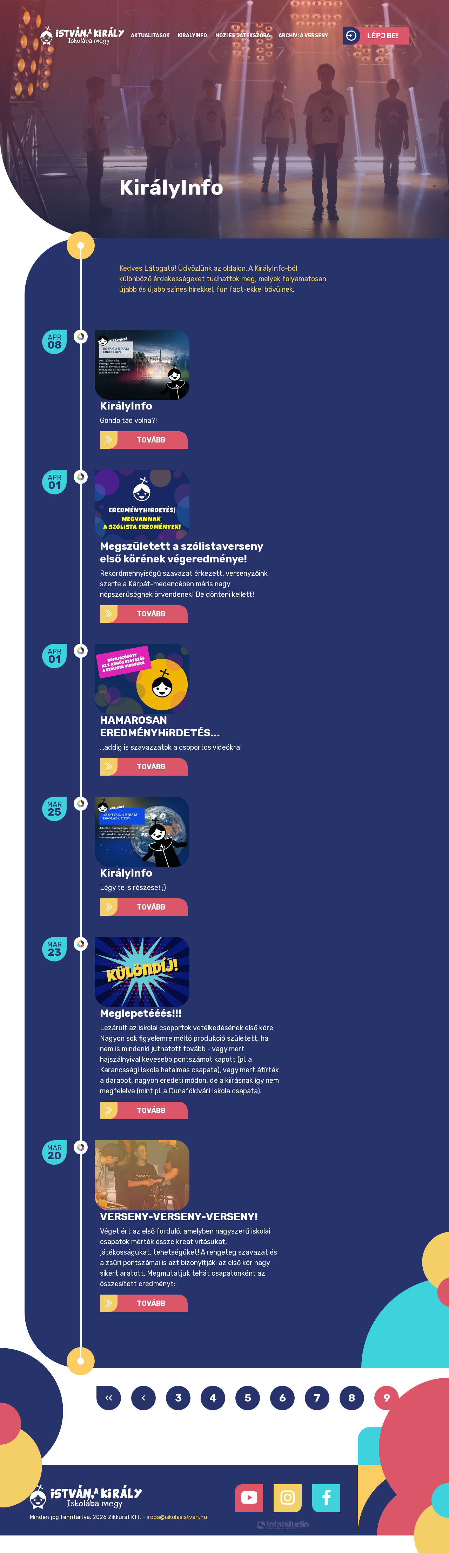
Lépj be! (382, 36)
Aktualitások (150, 36)
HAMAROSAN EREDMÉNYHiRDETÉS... (160, 726)
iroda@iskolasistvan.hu (177, 1517)
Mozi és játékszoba (242, 36)
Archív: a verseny (303, 36)
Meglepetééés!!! (140, 1013)
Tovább (151, 440)
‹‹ (108, 1398)
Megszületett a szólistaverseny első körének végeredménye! (181, 552)
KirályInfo (192, 36)
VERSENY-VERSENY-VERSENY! (179, 1216)
